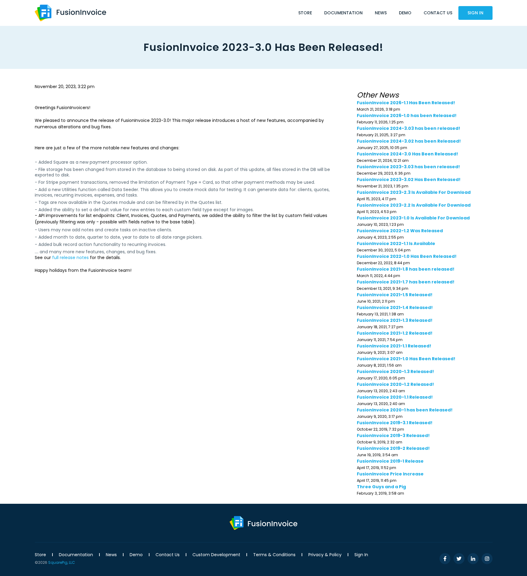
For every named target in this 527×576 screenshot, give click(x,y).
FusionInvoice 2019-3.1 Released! (394, 423)
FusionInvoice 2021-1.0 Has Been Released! (406, 359)
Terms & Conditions (274, 555)
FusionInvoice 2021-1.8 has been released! (405, 269)
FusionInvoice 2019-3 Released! (393, 435)
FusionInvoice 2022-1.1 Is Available (396, 243)
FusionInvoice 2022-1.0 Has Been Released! (407, 256)
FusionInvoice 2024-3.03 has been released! (408, 128)
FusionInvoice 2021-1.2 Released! (394, 333)
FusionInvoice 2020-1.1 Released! (395, 397)
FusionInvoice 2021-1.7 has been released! (405, 282)
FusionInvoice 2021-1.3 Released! (394, 320)
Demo (405, 13)
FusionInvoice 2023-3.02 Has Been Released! (409, 179)
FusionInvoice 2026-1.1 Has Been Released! (406, 103)
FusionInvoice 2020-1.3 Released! (395, 371)
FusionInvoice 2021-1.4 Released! (395, 307)
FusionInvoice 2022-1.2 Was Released (400, 231)
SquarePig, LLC (61, 562)
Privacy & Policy (325, 555)
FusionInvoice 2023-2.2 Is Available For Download (414, 205)
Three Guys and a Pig (381, 487)
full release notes (70, 257)
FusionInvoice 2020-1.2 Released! (395, 384)
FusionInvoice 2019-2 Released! (393, 448)
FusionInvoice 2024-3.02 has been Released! (409, 141)
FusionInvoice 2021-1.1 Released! (394, 346)
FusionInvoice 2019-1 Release (390, 461)
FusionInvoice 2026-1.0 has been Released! (407, 115)
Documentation (343, 13)
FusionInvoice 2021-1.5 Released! (394, 295)
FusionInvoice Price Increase (390, 474)
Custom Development (216, 555)
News (381, 13)
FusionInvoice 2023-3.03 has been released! (408, 167)
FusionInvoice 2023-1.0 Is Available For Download (413, 218)
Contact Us (438, 13)
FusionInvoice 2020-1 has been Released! (405, 410)
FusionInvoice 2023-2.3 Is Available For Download (414, 192)
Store (305, 13)
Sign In (475, 13)
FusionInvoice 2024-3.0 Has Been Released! (408, 154)
